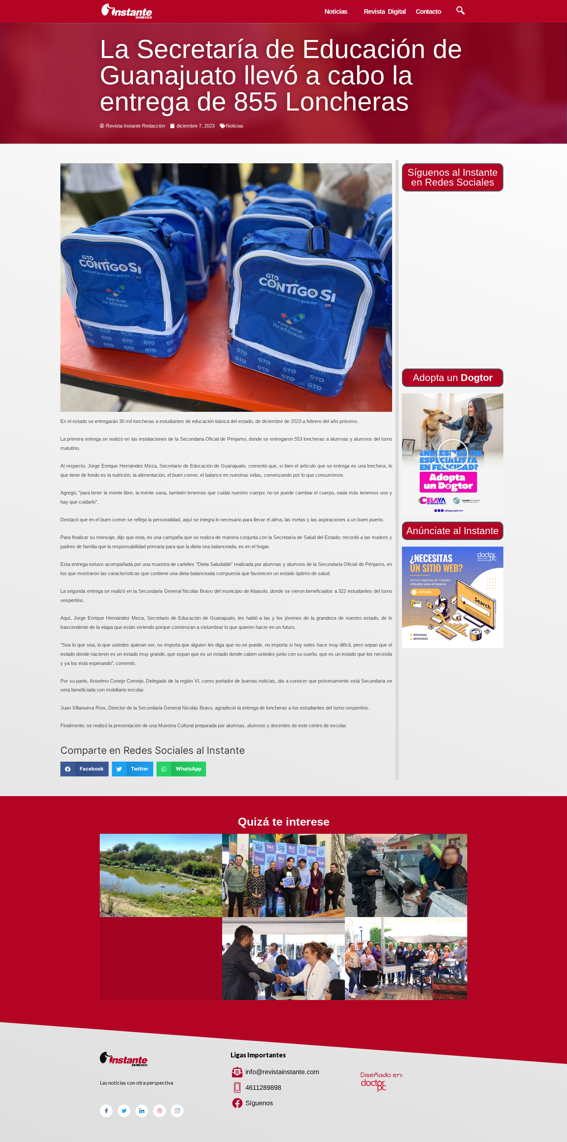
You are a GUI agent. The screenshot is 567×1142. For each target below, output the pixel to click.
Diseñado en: (381, 1075)
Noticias (336, 11)
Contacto (428, 11)
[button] (452, 454)
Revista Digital (385, 11)
